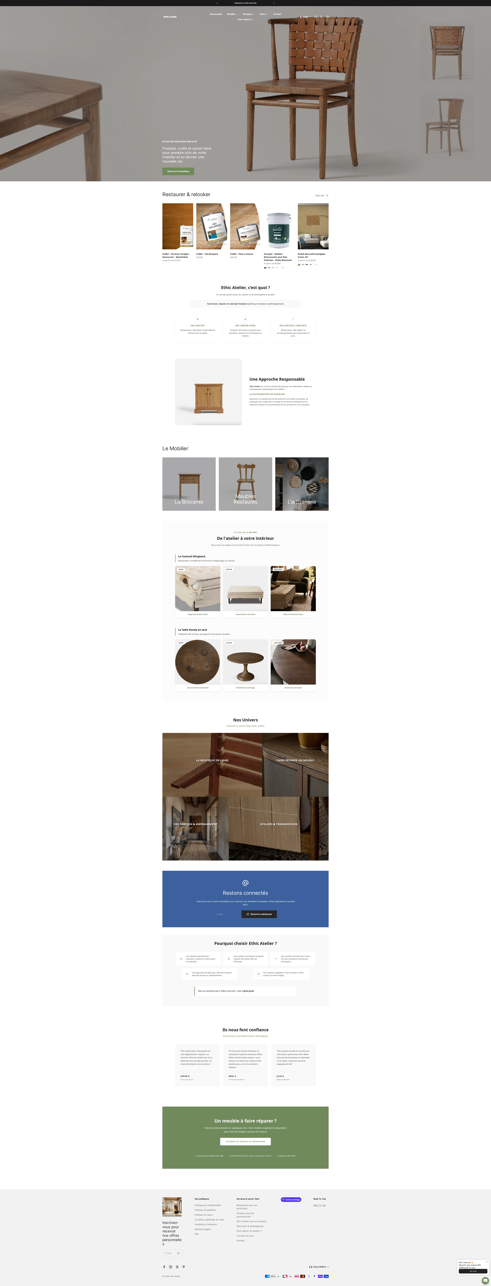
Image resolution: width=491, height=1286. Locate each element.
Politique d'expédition (205, 1210)
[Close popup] (486, 1261)
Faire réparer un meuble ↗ (249, 1231)
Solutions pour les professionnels (245, 1215)
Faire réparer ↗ (245, 19)
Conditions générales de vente (209, 1219)
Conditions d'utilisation (206, 1224)
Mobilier (231, 14)
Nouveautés (216, 14)
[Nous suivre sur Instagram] (170, 1267)
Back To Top (320, 1205)
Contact (277, 14)
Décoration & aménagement (250, 1226)
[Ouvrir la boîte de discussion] (485, 1280)
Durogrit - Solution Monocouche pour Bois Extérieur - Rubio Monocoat (278, 257)
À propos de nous (245, 1235)
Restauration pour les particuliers (247, 1207)
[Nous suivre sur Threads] (177, 1267)
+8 (316, 264)
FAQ (197, 1234)
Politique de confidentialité (208, 1205)
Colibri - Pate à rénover (241, 254)
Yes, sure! (473, 1271)
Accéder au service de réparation (245, 1141)
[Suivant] (273, 3)
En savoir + (295, 770)
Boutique (247, 14)
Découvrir (212, 770)
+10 (282, 267)
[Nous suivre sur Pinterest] (183, 1267)
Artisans (240, 1240)
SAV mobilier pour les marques (251, 1221)
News (263, 14)
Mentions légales (203, 1229)
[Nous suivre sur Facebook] (164, 1267)
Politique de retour (204, 1215)
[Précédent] (217, 3)
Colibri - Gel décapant (207, 254)
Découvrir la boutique (178, 171)
